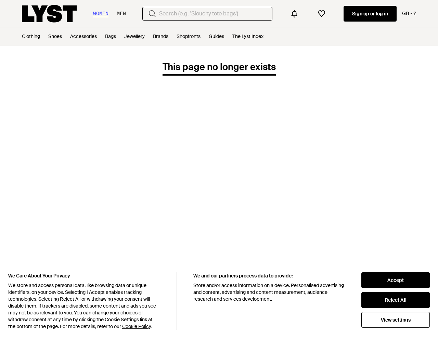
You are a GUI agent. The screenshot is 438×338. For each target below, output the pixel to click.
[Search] (152, 14)
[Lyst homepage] (49, 14)
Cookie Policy (136, 326)
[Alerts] (294, 13)
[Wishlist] (321, 13)
